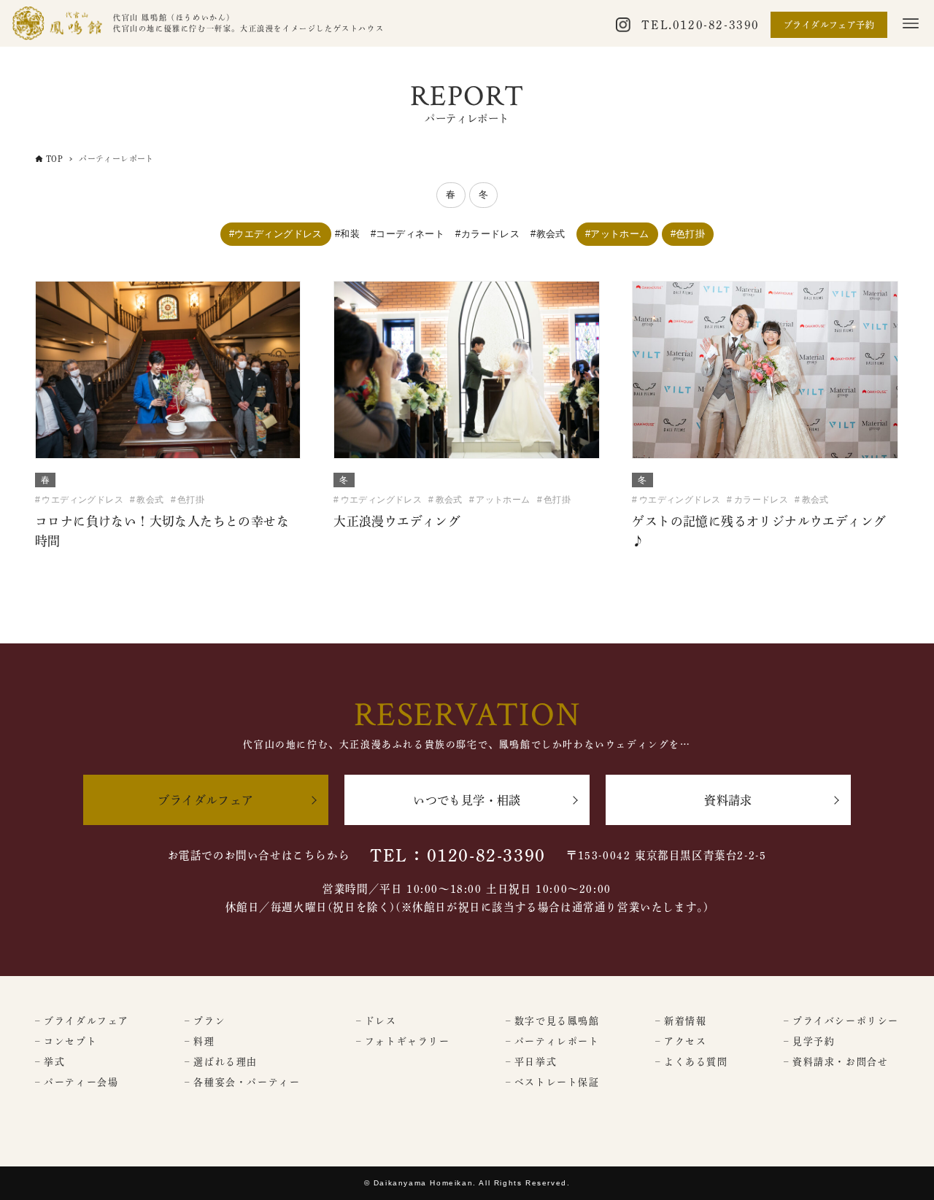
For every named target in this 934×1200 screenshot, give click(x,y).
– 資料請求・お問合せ (836, 1062)
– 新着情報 (681, 1021)
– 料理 (200, 1041)
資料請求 (728, 800)
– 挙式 (50, 1062)
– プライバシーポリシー (841, 1021)
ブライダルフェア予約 (829, 24)
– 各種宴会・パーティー (242, 1082)
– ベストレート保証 (553, 1082)
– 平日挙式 (531, 1062)
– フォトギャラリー (403, 1041)
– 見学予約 (809, 1041)
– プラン (205, 1021)
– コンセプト (66, 1041)
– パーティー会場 (76, 1082)
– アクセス (681, 1041)
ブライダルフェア (205, 800)
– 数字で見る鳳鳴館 (553, 1021)
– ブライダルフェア (82, 1021)
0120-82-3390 (716, 25)
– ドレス (376, 1021)
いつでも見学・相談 (467, 800)
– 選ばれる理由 (221, 1062)
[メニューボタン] (910, 23)
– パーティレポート (553, 1041)
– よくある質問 (691, 1062)
